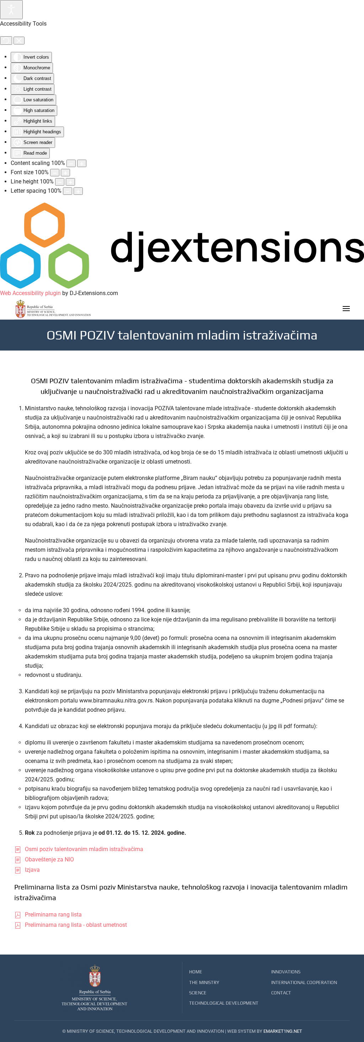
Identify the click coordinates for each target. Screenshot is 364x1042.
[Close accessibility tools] (19, 40)
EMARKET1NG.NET (282, 1031)
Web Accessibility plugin (30, 293)
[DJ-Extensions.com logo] (182, 245)
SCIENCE (198, 992)
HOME (195, 971)
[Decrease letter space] (67, 191)
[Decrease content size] (71, 163)
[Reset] (6, 40)
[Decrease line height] (59, 182)
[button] (346, 308)
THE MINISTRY (204, 982)
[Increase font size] (65, 172)
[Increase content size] (81, 163)
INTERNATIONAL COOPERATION (304, 982)
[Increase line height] (70, 182)
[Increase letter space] (78, 191)
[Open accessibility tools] (11, 9)
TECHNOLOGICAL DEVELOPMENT (223, 1003)
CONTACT (281, 992)
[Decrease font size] (54, 172)
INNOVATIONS (285, 971)
